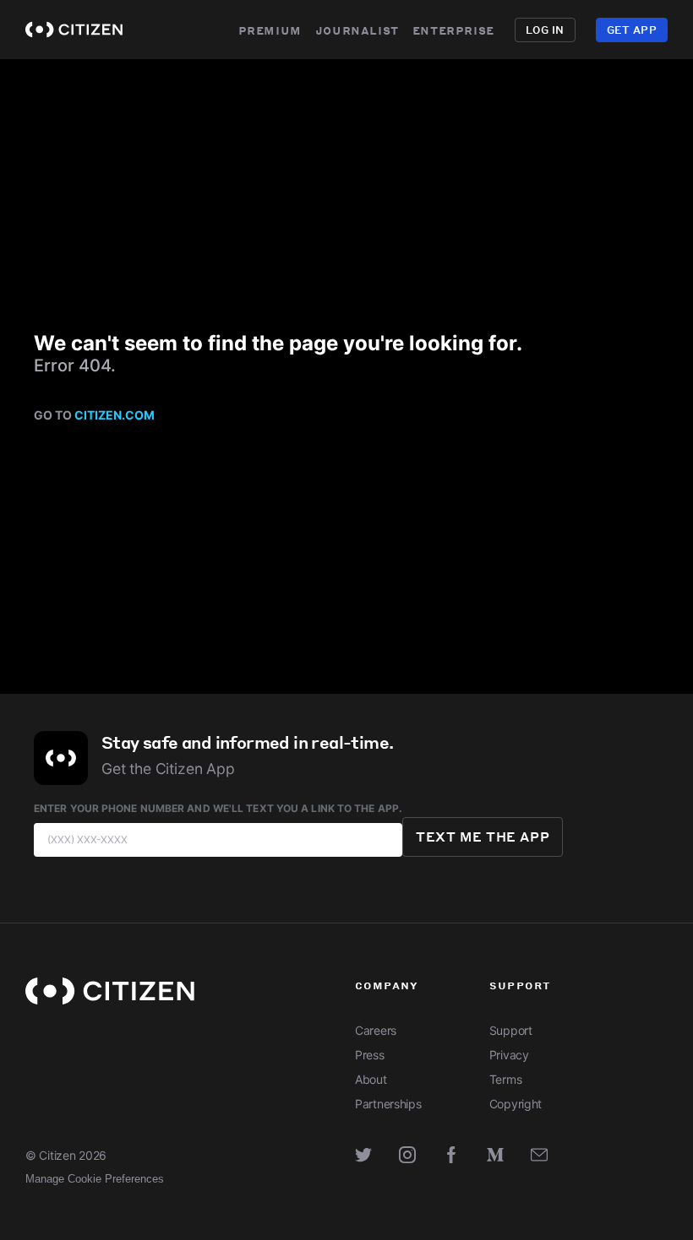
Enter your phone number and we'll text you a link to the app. (218, 808)
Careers (375, 1030)
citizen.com (114, 415)
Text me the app (482, 836)
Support (510, 1030)
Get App (632, 30)
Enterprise (453, 29)
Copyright (515, 1104)
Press (370, 1055)
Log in (545, 30)
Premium (270, 29)
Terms (505, 1079)
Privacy (509, 1055)
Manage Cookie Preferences (94, 1178)
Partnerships (388, 1104)
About (371, 1079)
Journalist (357, 29)
